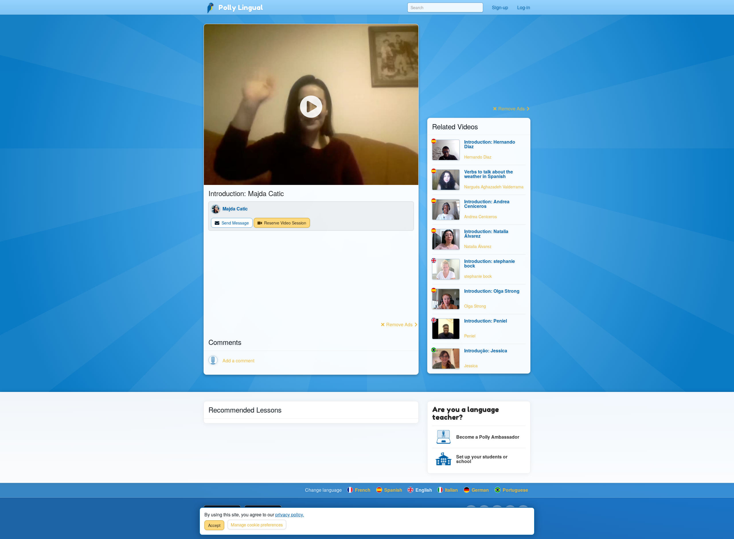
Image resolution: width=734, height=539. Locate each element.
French (362, 490)
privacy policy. (289, 514)
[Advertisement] (311, 280)
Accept (214, 525)
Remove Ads (399, 324)
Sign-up (500, 7)
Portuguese (514, 490)
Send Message (234, 223)
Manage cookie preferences (257, 525)
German (480, 490)
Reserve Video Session (284, 223)
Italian (451, 490)
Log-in (523, 7)
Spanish (392, 490)
